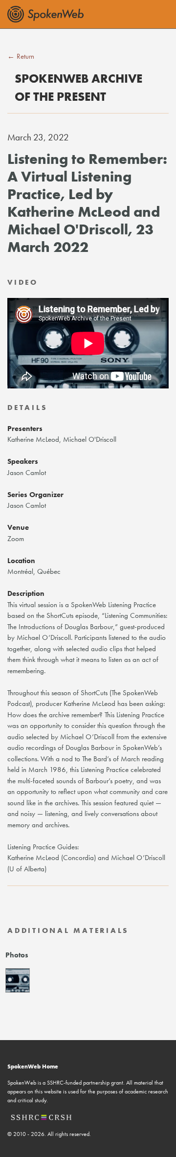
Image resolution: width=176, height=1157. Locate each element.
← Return (20, 56)
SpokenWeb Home (32, 1066)
